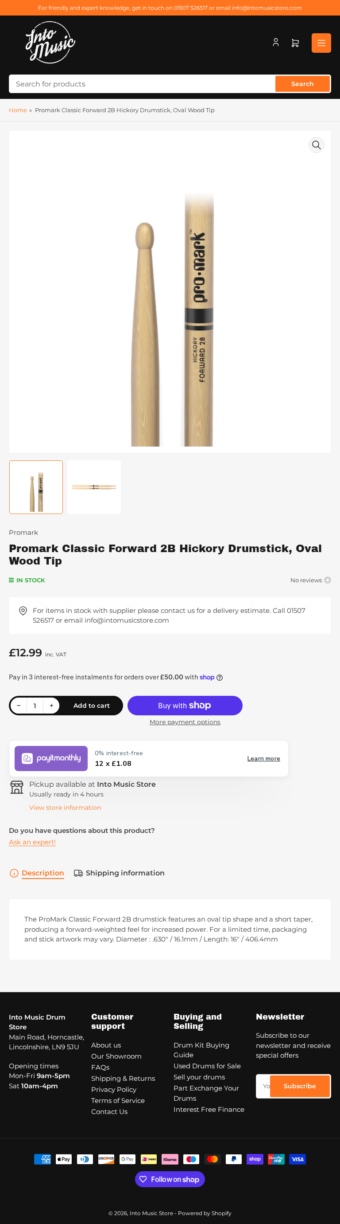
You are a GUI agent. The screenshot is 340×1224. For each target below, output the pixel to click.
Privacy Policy (113, 1089)
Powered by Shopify (205, 1213)
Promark (23, 532)
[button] (149, 758)
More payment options (185, 722)
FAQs (100, 1067)
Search (302, 84)
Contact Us (109, 1111)
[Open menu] (321, 43)
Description (43, 873)
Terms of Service (118, 1100)
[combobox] (170, 84)
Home (18, 110)
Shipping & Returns (123, 1078)
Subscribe (300, 1086)
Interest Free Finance (209, 1109)
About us (106, 1045)
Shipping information (125, 873)
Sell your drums (199, 1077)
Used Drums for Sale (207, 1066)
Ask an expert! (32, 842)
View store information (65, 808)
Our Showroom (116, 1056)
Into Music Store (151, 1213)
